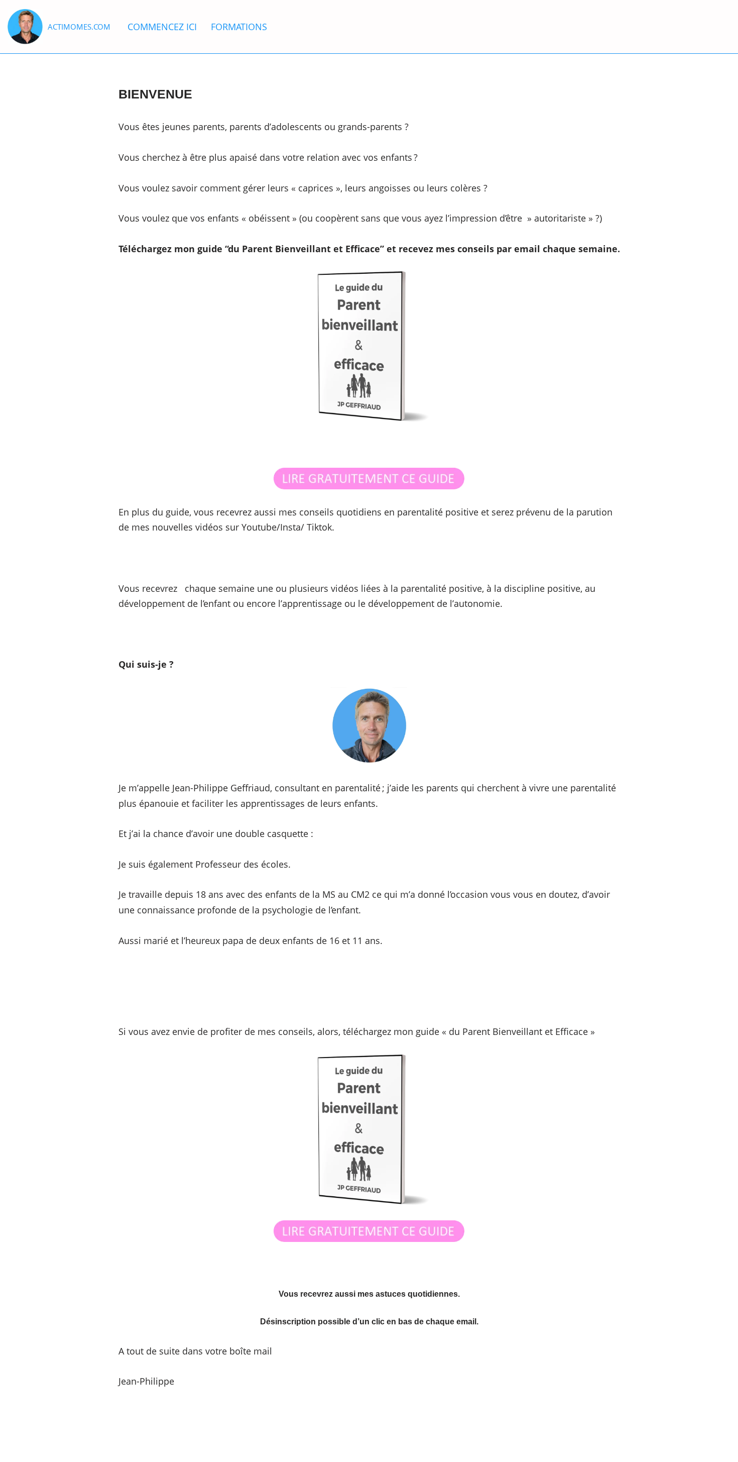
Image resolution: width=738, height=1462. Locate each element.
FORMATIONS (239, 27)
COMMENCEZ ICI (162, 27)
